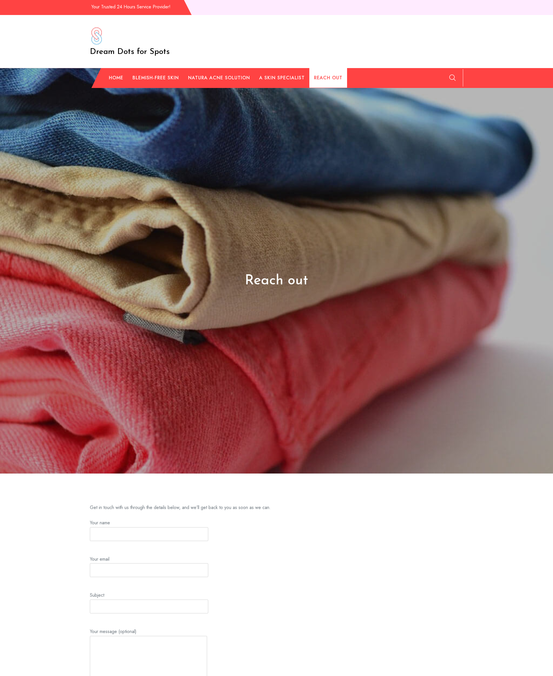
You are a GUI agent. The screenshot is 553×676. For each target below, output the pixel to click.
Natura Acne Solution (219, 77)
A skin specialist (282, 77)
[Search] (452, 77)
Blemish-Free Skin (155, 77)
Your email (99, 559)
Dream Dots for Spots (130, 52)
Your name (100, 522)
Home (116, 77)
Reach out (328, 77)
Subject (97, 595)
